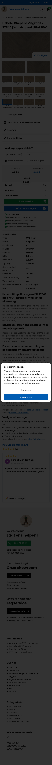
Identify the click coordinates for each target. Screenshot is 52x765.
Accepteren (26, 397)
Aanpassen (26, 390)
